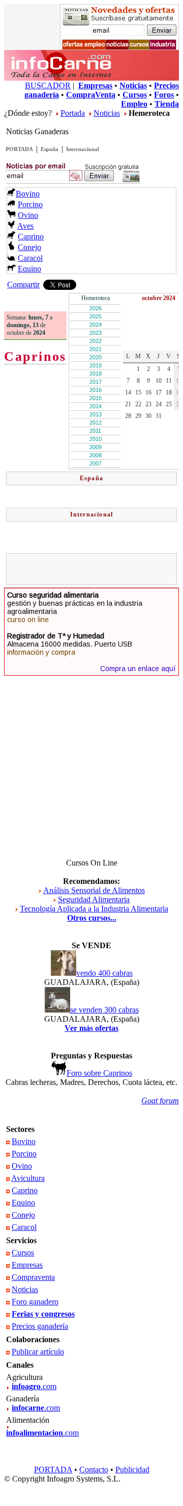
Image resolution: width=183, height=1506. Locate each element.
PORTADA (19, 149)
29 (138, 415)
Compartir (23, 284)
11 (169, 380)
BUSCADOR (48, 85)
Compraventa (33, 1277)
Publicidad (132, 1469)
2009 (95, 447)
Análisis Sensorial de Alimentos (94, 890)
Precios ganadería (40, 1326)
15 (138, 392)
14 (128, 392)
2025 (95, 316)
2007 (95, 463)
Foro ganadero (35, 1301)
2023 (95, 333)
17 (159, 392)
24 (159, 404)
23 (148, 404)
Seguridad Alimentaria (94, 899)
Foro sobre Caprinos (99, 1073)
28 (128, 415)
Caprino (31, 236)
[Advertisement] (96, 569)
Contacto (93, 1469)
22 (138, 404)
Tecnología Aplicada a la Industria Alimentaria (94, 908)
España (49, 149)
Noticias (107, 113)
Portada (72, 113)
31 (159, 415)
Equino (29, 268)
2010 (95, 439)
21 (128, 404)
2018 (95, 374)
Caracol (30, 258)
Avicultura (28, 1178)
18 (169, 392)
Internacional (82, 149)
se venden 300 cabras (104, 1009)
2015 (95, 398)
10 (159, 380)
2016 (95, 390)
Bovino (28, 193)
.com (34, 1386)
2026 (95, 308)
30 (148, 415)
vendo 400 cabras (104, 973)
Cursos (23, 1252)
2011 (95, 431)
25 (169, 404)
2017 (95, 382)
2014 (95, 406)
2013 (95, 414)
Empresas (27, 1265)
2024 (95, 325)
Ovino (28, 215)
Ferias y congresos (43, 1314)
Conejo (29, 247)
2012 (95, 422)
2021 (95, 349)
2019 (95, 365)
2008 (95, 455)
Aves (25, 225)
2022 (95, 341)
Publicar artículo (38, 1351)
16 (148, 392)
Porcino (30, 204)
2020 (95, 357)
